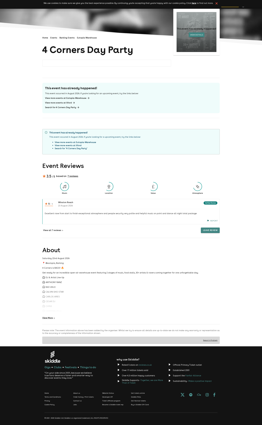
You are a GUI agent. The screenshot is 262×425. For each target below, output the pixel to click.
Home (45, 37)
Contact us (77, 401)
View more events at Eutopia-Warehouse (65, 98)
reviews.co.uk (145, 365)
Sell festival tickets (138, 401)
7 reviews (73, 176)
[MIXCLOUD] (199, 395)
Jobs (75, 405)
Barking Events (67, 37)
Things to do (88, 367)
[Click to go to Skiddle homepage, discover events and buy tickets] (52, 357)
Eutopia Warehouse (87, 37)
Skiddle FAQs (136, 397)
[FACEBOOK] (214, 395)
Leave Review (210, 230)
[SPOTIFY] (191, 395)
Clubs (57, 367)
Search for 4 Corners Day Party (60, 107)
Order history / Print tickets (83, 397)
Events (53, 37)
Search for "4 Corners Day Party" (71, 148)
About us (76, 393)
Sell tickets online (138, 393)
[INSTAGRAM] (207, 395)
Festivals (71, 367)
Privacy (47, 401)
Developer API (107, 397)
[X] (182, 395)
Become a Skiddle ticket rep (112, 405)
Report (214, 220)
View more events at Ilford (58, 102)
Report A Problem (210, 340)
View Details (196, 35)
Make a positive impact (200, 381)
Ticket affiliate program (111, 401)
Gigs (47, 367)
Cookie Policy (49, 405)
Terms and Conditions (52, 397)
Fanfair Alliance (193, 375)
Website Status (108, 393)
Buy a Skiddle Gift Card (140, 405)
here (194, 3)
